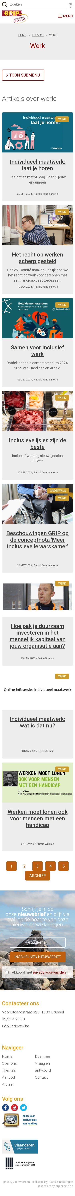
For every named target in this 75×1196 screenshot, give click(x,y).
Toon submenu (24, 75)
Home (22, 35)
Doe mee (42, 1056)
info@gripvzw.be (15, 1026)
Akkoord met (39, 972)
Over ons (9, 1063)
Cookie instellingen (61, 1181)
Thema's (38, 35)
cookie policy (40, 1181)
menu (68, 16)
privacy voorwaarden (49, 972)
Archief (37, 875)
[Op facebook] (5, 1107)
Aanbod (8, 1077)
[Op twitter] (23, 1107)
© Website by (55, 1186)
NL (70, 4)
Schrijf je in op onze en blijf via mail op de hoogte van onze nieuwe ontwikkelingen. (38, 916)
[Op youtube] (14, 1107)
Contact (41, 1077)
